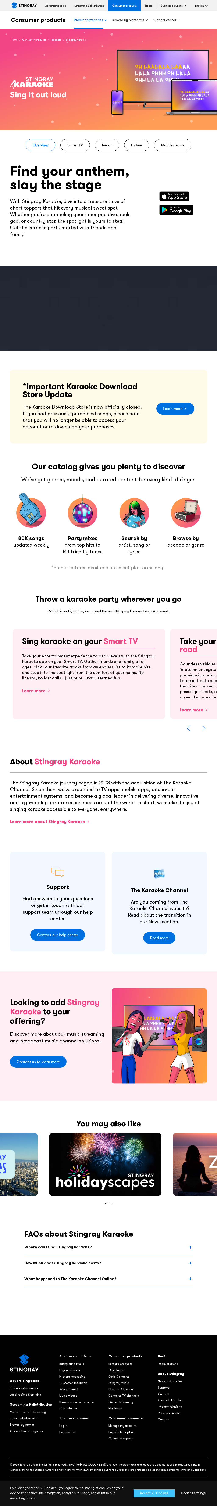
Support (163, 1387)
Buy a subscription (121, 1432)
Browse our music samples (77, 1402)
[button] (199, 5)
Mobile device (172, 145)
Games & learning (120, 1402)
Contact (164, 1394)
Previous (188, 728)
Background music (71, 1364)
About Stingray (171, 1373)
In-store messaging (72, 1376)
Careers (163, 1419)
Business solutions (75, 1356)
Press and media (169, 1413)
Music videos (68, 1396)
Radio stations (168, 1364)
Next (203, 728)
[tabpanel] (108, 1164)
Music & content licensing (28, 1412)
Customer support (121, 1438)
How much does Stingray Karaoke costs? (62, 1262)
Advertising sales (25, 1380)
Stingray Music (118, 1383)
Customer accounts (125, 1418)
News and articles (170, 1381)
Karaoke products (120, 1364)
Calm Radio (116, 1370)
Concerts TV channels (123, 1396)
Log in (63, 1426)
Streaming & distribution (31, 1404)
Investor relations (170, 1407)
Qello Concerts (118, 1376)
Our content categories (26, 1431)
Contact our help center (57, 934)
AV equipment (68, 1389)
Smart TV (75, 145)
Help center (67, 1432)
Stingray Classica (120, 1389)
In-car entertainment (24, 1418)
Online (136, 145)
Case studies (68, 1408)
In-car (107, 145)
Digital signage (69, 1370)
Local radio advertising (25, 1394)
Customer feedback (73, 1383)
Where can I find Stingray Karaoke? (58, 1247)
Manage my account (122, 1426)
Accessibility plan (170, 1400)
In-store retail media (24, 1388)
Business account (74, 1418)
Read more (159, 937)
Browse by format (22, 1425)
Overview (40, 145)
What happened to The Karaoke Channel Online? (70, 1278)
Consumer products (38, 19)
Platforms (115, 1408)
